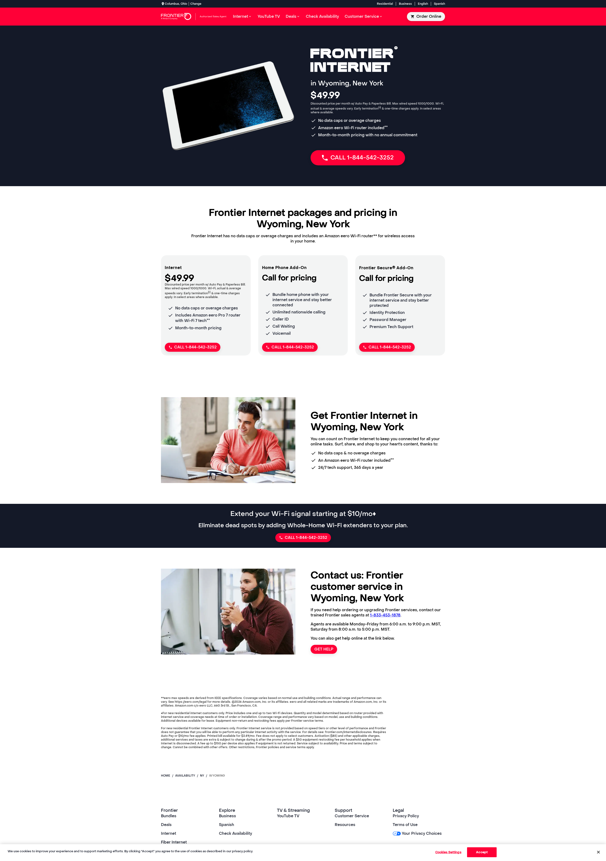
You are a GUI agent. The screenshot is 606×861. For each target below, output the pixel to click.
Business (405, 4)
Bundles (168, 815)
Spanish (439, 4)
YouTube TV (288, 815)
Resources (345, 824)
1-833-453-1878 (385, 615)
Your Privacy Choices (422, 833)
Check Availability (235, 833)
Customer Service (352, 815)
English (423, 4)
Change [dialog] (195, 4)
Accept (482, 852)
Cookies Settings (448, 852)
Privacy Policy (406, 815)
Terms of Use (405, 824)
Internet (168, 833)
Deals (166, 824)
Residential (385, 4)
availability (185, 776)
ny (202, 776)
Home (165, 776)
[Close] (598, 852)
